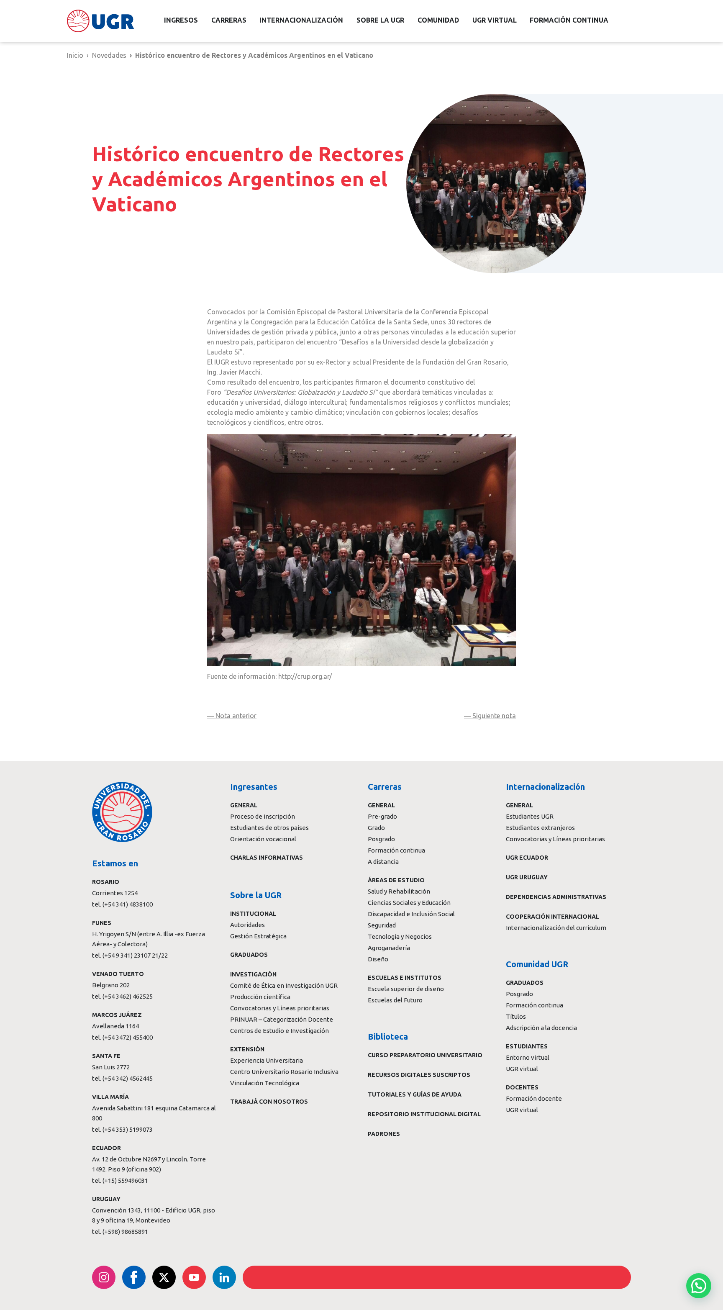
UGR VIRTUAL (494, 20)
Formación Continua (569, 20)
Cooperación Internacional (552, 916)
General (243, 805)
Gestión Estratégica (258, 936)
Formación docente (534, 1098)
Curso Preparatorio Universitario (425, 1055)
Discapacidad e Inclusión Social (411, 913)
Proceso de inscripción (262, 816)
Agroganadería (389, 947)
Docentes (522, 1087)
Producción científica (260, 996)
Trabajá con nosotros (269, 1101)
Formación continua (396, 850)
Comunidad (438, 20)
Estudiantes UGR (530, 816)
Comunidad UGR (537, 964)
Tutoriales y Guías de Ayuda (414, 1094)
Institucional (253, 913)
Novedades (109, 55)
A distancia (383, 861)
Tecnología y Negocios (400, 936)
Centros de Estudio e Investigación (279, 1030)
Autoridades (247, 924)
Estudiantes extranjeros (540, 827)
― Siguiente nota (490, 715)
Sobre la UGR (380, 20)
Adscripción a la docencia (541, 1027)
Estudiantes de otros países (269, 827)
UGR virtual (522, 1068)
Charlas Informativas (266, 857)
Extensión (247, 1049)
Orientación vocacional (263, 839)
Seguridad (382, 925)
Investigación (253, 974)
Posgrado (381, 839)
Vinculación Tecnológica (264, 1083)
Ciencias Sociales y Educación (409, 902)
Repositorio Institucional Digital (424, 1114)
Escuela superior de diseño (406, 988)
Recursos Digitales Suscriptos (419, 1074)
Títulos (516, 1016)
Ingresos (181, 20)
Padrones (384, 1133)
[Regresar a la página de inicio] (100, 21)
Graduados (249, 954)
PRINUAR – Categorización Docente (281, 1019)
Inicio (75, 55)
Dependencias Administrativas (556, 897)
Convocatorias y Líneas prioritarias (555, 839)
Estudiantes (527, 1046)
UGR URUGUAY (527, 877)
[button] (698, 1285)
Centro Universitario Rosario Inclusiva (284, 1071)
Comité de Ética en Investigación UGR (284, 985)
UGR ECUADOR (527, 857)
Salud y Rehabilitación (399, 891)
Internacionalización (301, 20)
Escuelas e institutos (404, 977)
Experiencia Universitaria (266, 1060)
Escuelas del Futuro (395, 1000)
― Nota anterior (231, 715)
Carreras (228, 20)
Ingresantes (253, 786)
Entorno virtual (527, 1057)
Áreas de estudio (396, 880)
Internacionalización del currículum (556, 927)
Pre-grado (382, 816)
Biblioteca (388, 1036)
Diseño (378, 959)
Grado (376, 827)
